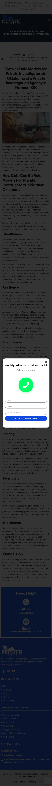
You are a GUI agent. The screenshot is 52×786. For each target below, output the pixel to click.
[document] (26, 393)
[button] (46, 362)
